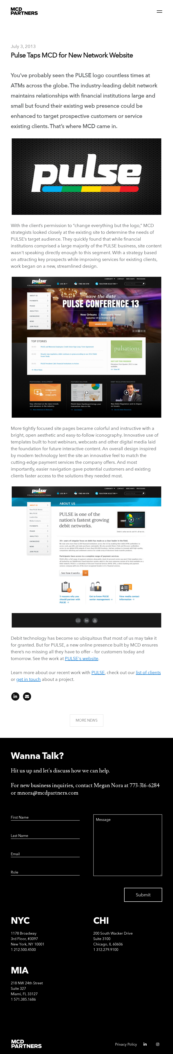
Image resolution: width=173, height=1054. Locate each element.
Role (13, 869)
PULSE (98, 672)
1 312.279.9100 (105, 949)
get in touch (28, 679)
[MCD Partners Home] (24, 11)
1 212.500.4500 (23, 949)
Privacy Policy (126, 1044)
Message (98, 814)
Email (14, 851)
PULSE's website (81, 658)
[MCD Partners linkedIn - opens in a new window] (143, 1046)
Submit (143, 895)
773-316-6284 (145, 785)
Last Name (17, 832)
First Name (17, 814)
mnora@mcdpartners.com (47, 792)
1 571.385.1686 (23, 999)
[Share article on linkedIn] (15, 698)
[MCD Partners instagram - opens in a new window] (156, 1046)
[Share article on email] (26, 698)
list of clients (148, 672)
